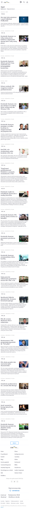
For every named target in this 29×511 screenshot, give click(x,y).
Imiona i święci (18, 473)
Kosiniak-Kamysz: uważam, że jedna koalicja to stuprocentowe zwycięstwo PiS (7, 128)
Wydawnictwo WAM (14, 495)
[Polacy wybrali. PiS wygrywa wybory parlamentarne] (23, 88)
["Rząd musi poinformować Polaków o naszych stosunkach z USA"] (23, 171)
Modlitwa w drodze (14, 497)
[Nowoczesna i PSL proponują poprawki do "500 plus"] (23, 343)
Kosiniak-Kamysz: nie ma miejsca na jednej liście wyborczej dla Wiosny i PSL (9, 106)
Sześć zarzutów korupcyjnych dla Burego (7, 407)
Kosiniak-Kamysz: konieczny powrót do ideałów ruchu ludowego (8, 426)
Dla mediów (3, 503)
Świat (7, 12)
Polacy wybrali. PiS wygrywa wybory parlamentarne (7, 88)
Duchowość (17, 462)
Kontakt (21, 501)
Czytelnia (16, 456)
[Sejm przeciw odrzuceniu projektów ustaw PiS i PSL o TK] (23, 279)
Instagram (17, 481)
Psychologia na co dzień (7, 470)
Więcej (14, 443)
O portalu (2, 501)
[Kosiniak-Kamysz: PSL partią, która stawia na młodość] (23, 217)
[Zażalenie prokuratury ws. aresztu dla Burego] (23, 386)
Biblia (15, 465)
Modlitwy (3, 475)
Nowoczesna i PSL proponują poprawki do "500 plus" (8, 342)
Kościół (2, 456)
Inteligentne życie (19, 454)
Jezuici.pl (3, 495)
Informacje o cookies (15, 503)
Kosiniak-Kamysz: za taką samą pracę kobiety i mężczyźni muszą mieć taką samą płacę (9, 39)
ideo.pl (2, 507)
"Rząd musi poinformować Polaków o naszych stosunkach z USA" (7, 171)
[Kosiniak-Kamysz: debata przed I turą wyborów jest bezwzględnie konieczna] (23, 63)
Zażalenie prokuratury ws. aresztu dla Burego (9, 384)
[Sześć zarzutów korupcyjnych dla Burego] (23, 408)
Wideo (16, 459)
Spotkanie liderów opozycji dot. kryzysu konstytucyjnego (8, 299)
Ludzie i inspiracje (19, 470)
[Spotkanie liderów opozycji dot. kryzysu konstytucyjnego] (23, 300)
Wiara (16, 451)
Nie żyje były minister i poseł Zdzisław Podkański (9, 19)
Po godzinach (4, 454)
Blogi (2, 459)
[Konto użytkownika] (27, 2)
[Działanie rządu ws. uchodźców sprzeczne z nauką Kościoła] (23, 194)
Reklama (8, 503)
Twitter (14, 481)
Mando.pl (3, 497)
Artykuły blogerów (5, 467)
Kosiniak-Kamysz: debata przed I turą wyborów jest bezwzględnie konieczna (7, 64)
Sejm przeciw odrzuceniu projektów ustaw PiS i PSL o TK (8, 278)
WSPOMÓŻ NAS (15, 490)
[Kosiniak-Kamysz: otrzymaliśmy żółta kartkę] (23, 258)
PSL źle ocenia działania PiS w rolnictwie (6, 320)
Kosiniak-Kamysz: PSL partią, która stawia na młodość (9, 216)
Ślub (2, 473)
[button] (20, 2)
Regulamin (7, 501)
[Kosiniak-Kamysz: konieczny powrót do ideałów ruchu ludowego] (23, 426)
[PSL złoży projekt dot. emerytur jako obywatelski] (23, 364)
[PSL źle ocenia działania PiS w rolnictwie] (23, 321)
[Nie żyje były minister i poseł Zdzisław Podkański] (23, 19)
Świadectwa (17, 467)
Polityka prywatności (15, 501)
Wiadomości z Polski (9, 31)
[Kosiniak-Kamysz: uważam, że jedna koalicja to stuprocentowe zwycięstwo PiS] (23, 127)
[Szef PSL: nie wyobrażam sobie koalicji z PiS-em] (23, 152)
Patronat (21, 503)
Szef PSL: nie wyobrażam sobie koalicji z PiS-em (7, 151)
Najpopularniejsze (11, 9)
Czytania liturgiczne (6, 465)
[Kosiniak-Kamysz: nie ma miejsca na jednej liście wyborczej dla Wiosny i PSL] (23, 106)
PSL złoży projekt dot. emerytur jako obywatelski (8, 363)
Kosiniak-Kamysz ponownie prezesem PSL (8, 238)
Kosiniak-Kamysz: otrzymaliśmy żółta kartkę (8, 257)
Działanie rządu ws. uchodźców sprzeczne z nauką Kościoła (9, 193)
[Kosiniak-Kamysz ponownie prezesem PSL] (23, 239)
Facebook (12, 481)
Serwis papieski (5, 462)
